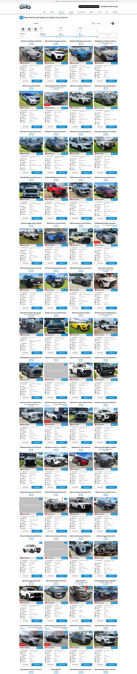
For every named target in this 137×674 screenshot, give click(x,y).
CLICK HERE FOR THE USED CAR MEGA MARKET (89, 6)
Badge (80, 28)
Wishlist (40, 63)
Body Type (22, 33)
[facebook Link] (117, 1)
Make (41, 28)
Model (60, 28)
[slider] (57, 36)
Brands (52, 12)
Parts (99, 12)
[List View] (116, 23)
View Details (25, 81)
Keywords (36, 23)
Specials (71, 12)
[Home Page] (25, 6)
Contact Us (37, 81)
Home (44, 12)
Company (115, 12)
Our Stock (61, 12)
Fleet (107, 12)
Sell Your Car (81, 12)
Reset (93, 23)
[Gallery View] (113, 23)
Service (92, 12)
